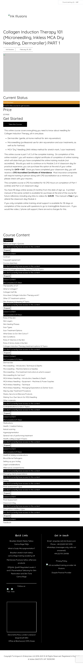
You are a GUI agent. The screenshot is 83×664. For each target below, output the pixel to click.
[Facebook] (8, 590)
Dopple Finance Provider (61, 572)
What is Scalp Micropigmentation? (21, 548)
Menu (5, 16)
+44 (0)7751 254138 (61, 553)
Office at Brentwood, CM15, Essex (22, 641)
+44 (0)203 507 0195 (64, 544)
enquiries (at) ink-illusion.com (64, 541)
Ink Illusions (10, 49)
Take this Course (15, 124)
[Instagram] (12, 590)
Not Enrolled (8, 102)
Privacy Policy (61, 561)
